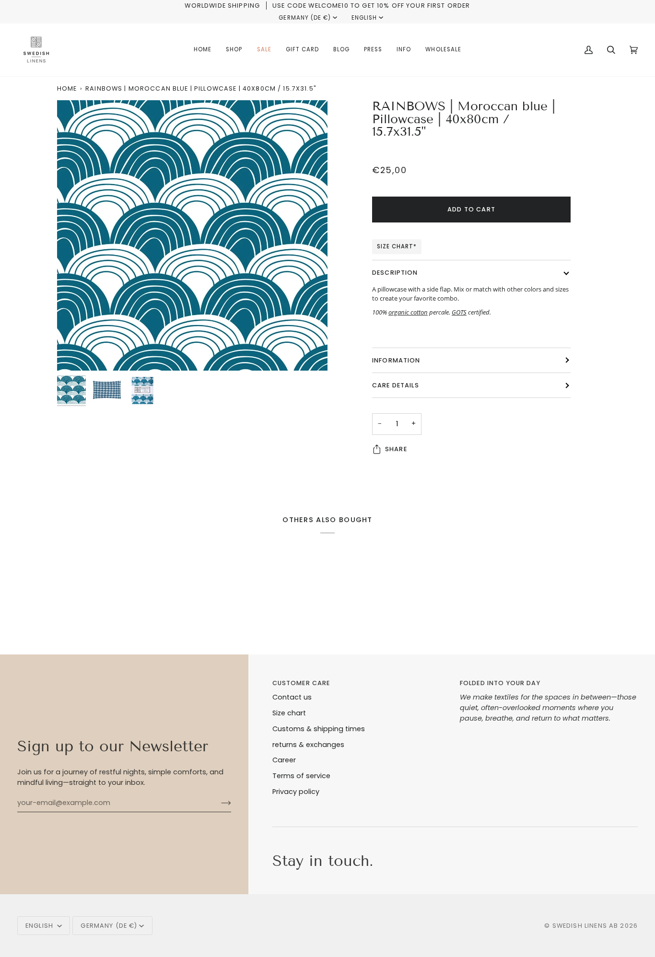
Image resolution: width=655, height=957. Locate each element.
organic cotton (408, 312)
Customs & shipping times (318, 729)
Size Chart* (397, 246)
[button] (234, 49)
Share (396, 449)
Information (396, 360)
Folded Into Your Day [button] (500, 683)
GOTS (459, 312)
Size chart (289, 713)
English (364, 18)
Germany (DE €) (305, 18)
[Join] (218, 802)
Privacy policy (295, 791)
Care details (395, 385)
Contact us (292, 697)
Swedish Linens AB (585, 926)
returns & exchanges (308, 744)
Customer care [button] (301, 683)
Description (395, 272)
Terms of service (301, 776)
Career (284, 760)
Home (67, 88)
